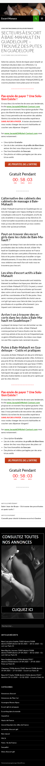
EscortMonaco (21, 55)
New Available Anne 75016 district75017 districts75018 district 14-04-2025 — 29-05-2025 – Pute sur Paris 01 (21, 661)
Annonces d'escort (8, 693)
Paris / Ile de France (8, 743)
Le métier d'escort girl (9, 729)
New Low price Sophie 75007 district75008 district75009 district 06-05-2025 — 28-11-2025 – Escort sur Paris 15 (22, 643)
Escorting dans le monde (10, 711)
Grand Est (5, 716)
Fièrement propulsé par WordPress (13, 763)
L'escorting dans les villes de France (17, 28)
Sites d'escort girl (8, 752)
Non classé (5, 734)
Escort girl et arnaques (10, 707)
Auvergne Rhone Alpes (10, 702)
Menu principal (42, 18)
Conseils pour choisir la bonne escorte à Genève (21, 516)
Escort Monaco (9, 18)
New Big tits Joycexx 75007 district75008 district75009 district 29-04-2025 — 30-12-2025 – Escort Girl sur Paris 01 (22, 652)
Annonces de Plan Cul (9, 698)
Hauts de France (7, 720)
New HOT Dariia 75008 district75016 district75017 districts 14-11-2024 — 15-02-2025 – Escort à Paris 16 (22, 676)
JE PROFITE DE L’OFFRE (22, 164)
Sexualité (4, 747)
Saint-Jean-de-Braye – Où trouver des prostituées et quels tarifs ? (22, 506)
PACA (3, 738)
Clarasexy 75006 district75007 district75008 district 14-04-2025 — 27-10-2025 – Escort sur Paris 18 (21, 669)
